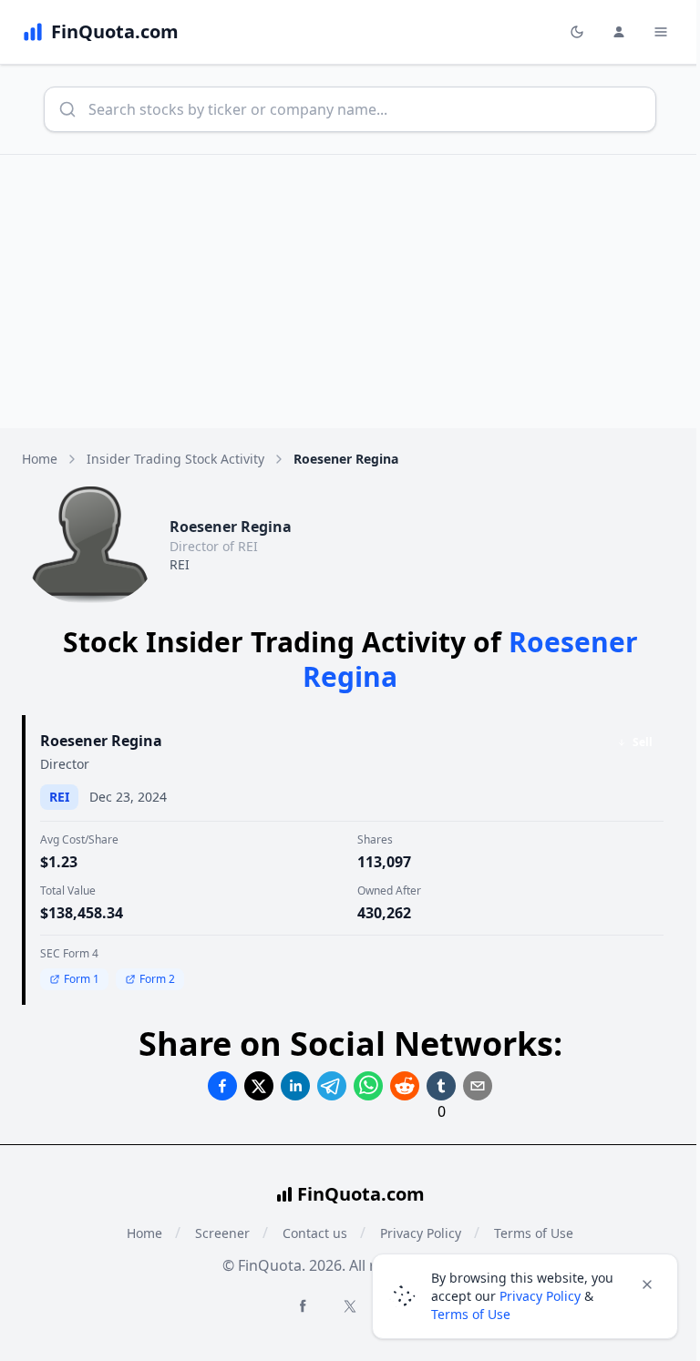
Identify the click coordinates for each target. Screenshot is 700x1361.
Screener (222, 1233)
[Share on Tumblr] (441, 1085)
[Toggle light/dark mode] (577, 32)
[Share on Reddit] (404, 1085)
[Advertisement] (350, 291)
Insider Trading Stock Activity (175, 458)
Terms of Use (470, 1314)
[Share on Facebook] (222, 1085)
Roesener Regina (101, 741)
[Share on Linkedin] (295, 1085)
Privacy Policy (540, 1296)
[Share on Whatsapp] (368, 1085)
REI (180, 564)
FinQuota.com (361, 1194)
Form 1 (81, 979)
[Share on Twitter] (258, 1085)
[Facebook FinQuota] (302, 1305)
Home (39, 458)
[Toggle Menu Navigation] (660, 32)
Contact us (315, 1233)
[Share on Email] (477, 1085)
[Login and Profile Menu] (619, 32)
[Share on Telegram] (331, 1085)
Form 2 (157, 979)
